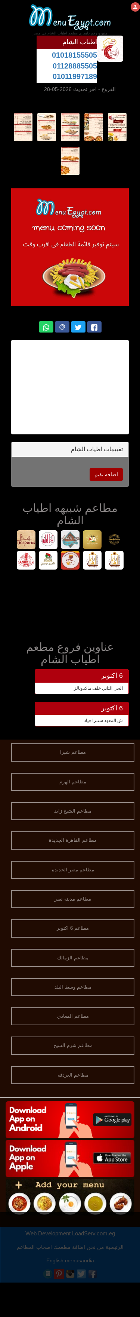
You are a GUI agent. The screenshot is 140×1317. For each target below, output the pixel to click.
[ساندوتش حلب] (26, 561)
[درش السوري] (70, 561)
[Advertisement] (70, 603)
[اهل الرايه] (48, 540)
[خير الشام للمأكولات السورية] (70, 540)
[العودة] (92, 540)
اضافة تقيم (106, 474)
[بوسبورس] (26, 540)
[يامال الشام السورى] (114, 561)
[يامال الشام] (92, 561)
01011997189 (75, 76)
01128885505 (75, 66)
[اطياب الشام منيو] (117, 127)
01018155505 (74, 55)
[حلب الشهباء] (114, 540)
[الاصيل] (48, 561)
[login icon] (135, 7)
